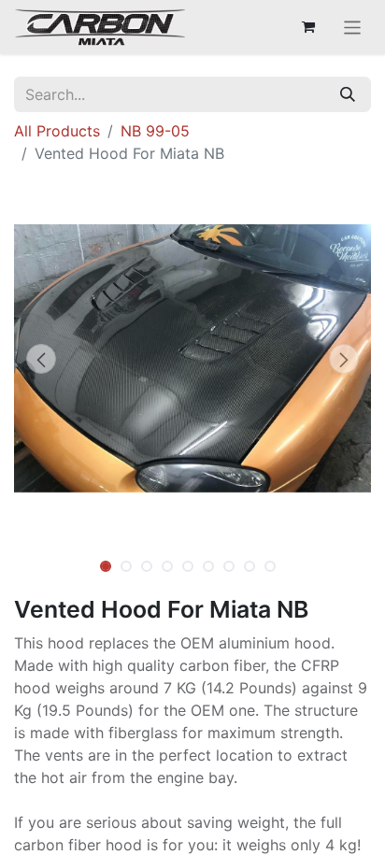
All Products (57, 130)
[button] (40, 359)
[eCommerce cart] (308, 27)
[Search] (347, 94)
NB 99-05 (155, 130)
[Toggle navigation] (353, 27)
